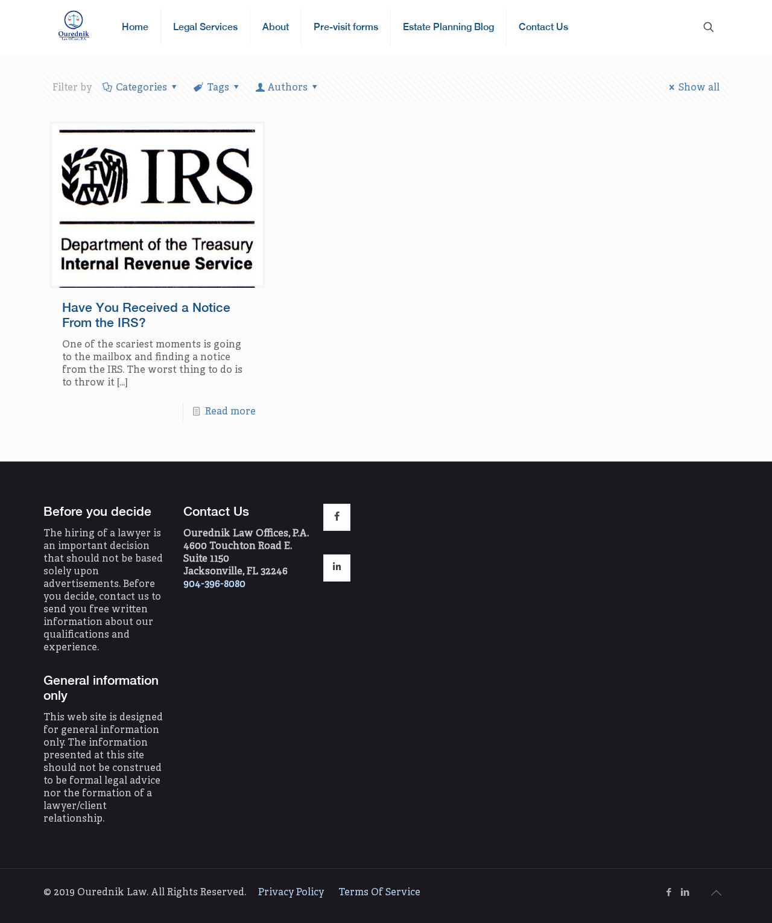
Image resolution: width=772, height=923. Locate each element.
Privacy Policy (291, 893)
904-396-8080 (214, 585)
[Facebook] (668, 893)
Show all (699, 88)
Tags (218, 88)
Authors (287, 88)
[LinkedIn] (685, 893)
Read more (230, 412)
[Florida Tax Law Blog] (73, 27)
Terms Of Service (379, 893)
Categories (141, 88)
